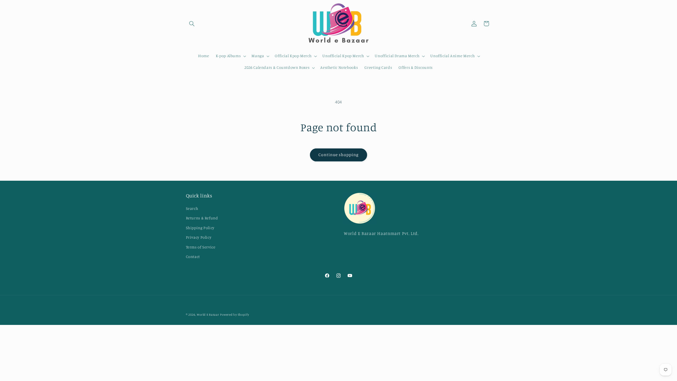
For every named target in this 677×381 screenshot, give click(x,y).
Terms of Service (201, 247)
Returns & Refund (202, 218)
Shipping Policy (200, 227)
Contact (193, 256)
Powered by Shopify (234, 314)
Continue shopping (338, 154)
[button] (192, 23)
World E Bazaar (208, 314)
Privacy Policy (199, 237)
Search (192, 208)
